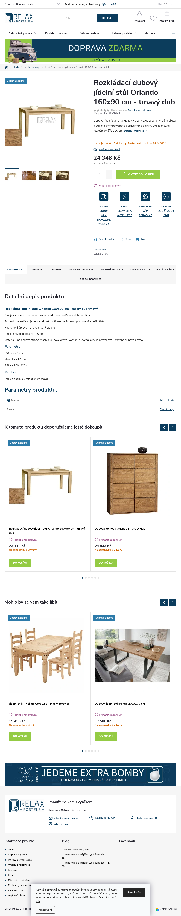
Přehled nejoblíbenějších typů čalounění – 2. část (86, 856)
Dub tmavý (167, 409)
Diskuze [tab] (56, 269)
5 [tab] (95, 578)
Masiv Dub (167, 400)
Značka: (100, 249)
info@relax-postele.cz (66, 818)
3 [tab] (89, 578)
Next (172, 427)
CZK (166, 4)
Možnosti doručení (109, 149)
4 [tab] (92, 578)
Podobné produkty (112, 269)
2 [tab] (86, 578)
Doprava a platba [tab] (141, 269)
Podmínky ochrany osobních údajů (27, 885)
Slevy (7, 4)
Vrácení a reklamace (19, 865)
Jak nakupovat (16, 890)
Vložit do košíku (141, 174)
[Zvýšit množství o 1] (109, 172)
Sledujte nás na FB (146, 818)
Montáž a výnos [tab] (165, 269)
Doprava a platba (25, 4)
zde (38, 901)
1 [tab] (82, 578)
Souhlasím (134, 892)
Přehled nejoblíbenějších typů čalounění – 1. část (86, 864)
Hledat (107, 18)
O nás (11, 875)
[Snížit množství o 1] (109, 177)
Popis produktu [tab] (16, 269)
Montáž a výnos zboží (20, 859)
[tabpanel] (47, 504)
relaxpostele (61, 824)
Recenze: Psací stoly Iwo (75, 849)
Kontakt (12, 870)
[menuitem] (23, 33)
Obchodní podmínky (19, 880)
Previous (164, 427)
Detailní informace (134, 130)
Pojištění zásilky (16, 895)
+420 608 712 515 (105, 818)
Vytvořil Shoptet (168, 909)
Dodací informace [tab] (90, 279)
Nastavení (45, 910)
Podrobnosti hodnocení (139, 110)
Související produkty (81, 269)
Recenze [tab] (37, 269)
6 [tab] (98, 578)
